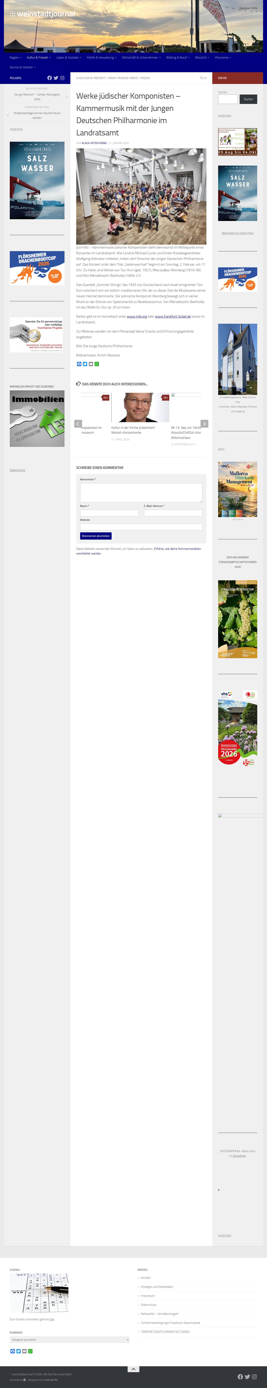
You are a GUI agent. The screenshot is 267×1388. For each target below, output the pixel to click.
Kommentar (88, 479)
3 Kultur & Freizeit (90, 78)
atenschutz (18, 470)
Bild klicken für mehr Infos (238, 233)
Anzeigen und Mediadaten (157, 1287)
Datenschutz (148, 1305)
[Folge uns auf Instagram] (62, 78)
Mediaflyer (239, 1156)
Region (14, 57)
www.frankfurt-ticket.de (173, 316)
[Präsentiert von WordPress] (24, 1380)
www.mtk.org (137, 316)
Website (85, 520)
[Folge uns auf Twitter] (56, 78)
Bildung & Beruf (176, 57)
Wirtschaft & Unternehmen (140, 57)
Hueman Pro (51, 1379)
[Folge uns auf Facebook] (49, 78)
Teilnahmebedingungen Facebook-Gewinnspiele (170, 1323)
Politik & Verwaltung (100, 57)
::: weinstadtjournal (42, 14)
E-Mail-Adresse (154, 506)
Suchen (222, 92)
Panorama (221, 57)
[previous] (78, 424)
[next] (204, 424)
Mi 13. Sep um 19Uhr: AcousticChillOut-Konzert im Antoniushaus (191, 433)
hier (52, 1319)
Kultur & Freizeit (37, 57)
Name (84, 506)
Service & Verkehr (21, 67)
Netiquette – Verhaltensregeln (159, 1314)
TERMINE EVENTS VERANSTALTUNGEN (165, 1332)
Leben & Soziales (67, 57)
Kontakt (145, 1278)
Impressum (148, 1296)
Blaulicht (201, 57)
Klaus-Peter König (94, 143)
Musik (145, 78)
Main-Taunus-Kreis (123, 78)
